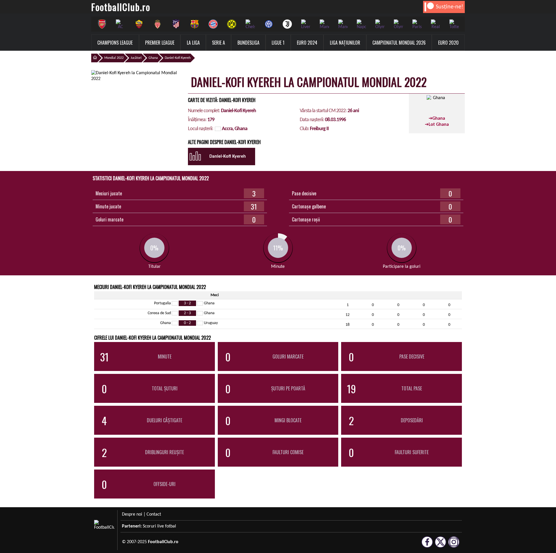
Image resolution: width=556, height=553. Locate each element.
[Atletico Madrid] (176, 24)
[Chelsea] (250, 24)
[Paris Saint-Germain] (417, 24)
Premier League (159, 42)
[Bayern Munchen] (213, 24)
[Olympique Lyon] (380, 24)
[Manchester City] (324, 24)
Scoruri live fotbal (159, 526)
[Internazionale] (268, 24)
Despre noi (132, 514)
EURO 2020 (448, 42)
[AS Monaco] (157, 24)
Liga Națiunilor (345, 42)
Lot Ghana (439, 124)
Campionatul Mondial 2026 (399, 42)
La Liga (193, 42)
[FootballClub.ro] (94, 58)
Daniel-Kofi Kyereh (178, 58)
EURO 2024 (307, 42)
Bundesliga (248, 42)
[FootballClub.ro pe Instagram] (453, 545)
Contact (154, 514)
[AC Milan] (120, 24)
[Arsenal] (102, 24)
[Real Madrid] (435, 24)
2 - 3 (187, 313)
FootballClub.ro (120, 7)
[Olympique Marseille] (398, 24)
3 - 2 (187, 303)
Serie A (218, 42)
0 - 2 (187, 323)
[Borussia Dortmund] (231, 24)
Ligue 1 (278, 42)
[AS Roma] (139, 24)
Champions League (115, 42)
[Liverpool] (306, 24)
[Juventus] (287, 24)
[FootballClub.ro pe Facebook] (427, 545)
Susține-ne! (449, 7)
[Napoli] (361, 24)
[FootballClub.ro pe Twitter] (440, 545)
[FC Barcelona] (194, 24)
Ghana (153, 58)
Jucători (136, 58)
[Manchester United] (343, 24)
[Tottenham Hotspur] (454, 24)
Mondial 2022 (114, 58)
